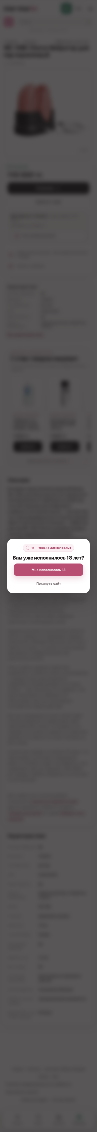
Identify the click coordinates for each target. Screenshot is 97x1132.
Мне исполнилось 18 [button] (49, 570)
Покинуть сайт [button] (48, 583)
